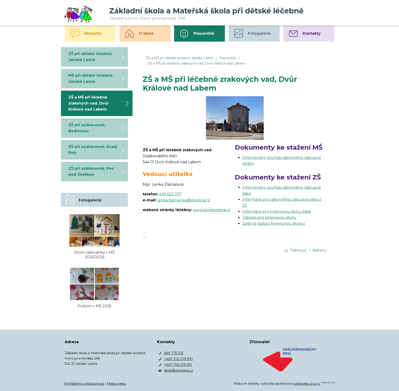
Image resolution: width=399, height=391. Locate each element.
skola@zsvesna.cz (178, 370)
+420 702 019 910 (178, 359)
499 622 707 (170, 194)
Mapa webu (116, 384)
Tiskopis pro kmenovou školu (269, 217)
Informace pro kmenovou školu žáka (276, 211)
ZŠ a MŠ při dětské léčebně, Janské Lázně (179, 58)
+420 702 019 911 (178, 365)
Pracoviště (227, 58)
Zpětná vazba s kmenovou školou (273, 223)
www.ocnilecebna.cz (212, 210)
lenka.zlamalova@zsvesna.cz (183, 200)
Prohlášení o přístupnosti (84, 384)
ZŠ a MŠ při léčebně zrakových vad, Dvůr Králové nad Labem (196, 63)
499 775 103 (173, 353)
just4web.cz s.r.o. (306, 384)
